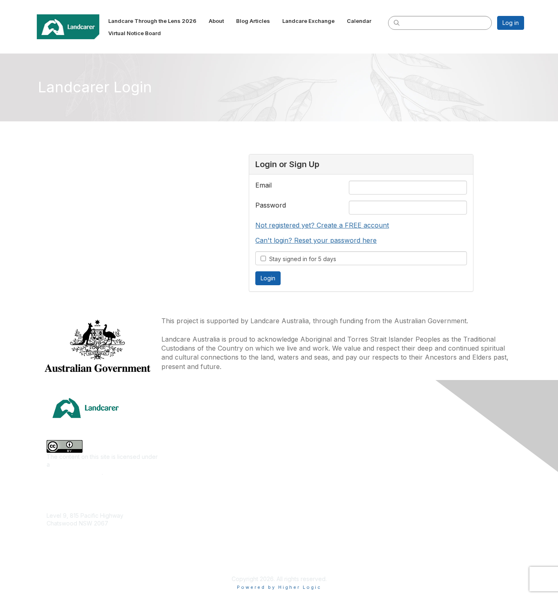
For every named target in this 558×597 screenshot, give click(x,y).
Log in (510, 22)
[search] (396, 22)
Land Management (189, 483)
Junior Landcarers (189, 519)
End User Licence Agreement (439, 531)
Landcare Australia (307, 423)
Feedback (414, 507)
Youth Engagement (190, 531)
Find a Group (299, 435)
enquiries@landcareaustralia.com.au (95, 547)
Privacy (410, 544)
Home (408, 423)
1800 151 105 (63, 539)
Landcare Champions (310, 554)
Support (411, 495)
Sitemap (411, 555)
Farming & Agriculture (193, 447)
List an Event (417, 459)
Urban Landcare (186, 507)
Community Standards (429, 519)
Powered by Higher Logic (279, 587)
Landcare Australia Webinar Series (328, 566)
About (408, 435)
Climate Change (186, 423)
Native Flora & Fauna (192, 495)
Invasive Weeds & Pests (197, 471)
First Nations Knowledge (197, 459)
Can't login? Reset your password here (316, 240)
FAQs (407, 483)
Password (270, 205)
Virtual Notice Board (427, 471)
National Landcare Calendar (437, 447)
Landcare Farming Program (318, 530)
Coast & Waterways (191, 435)
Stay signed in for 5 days (301, 258)
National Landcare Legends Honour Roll (335, 542)
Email (263, 185)
